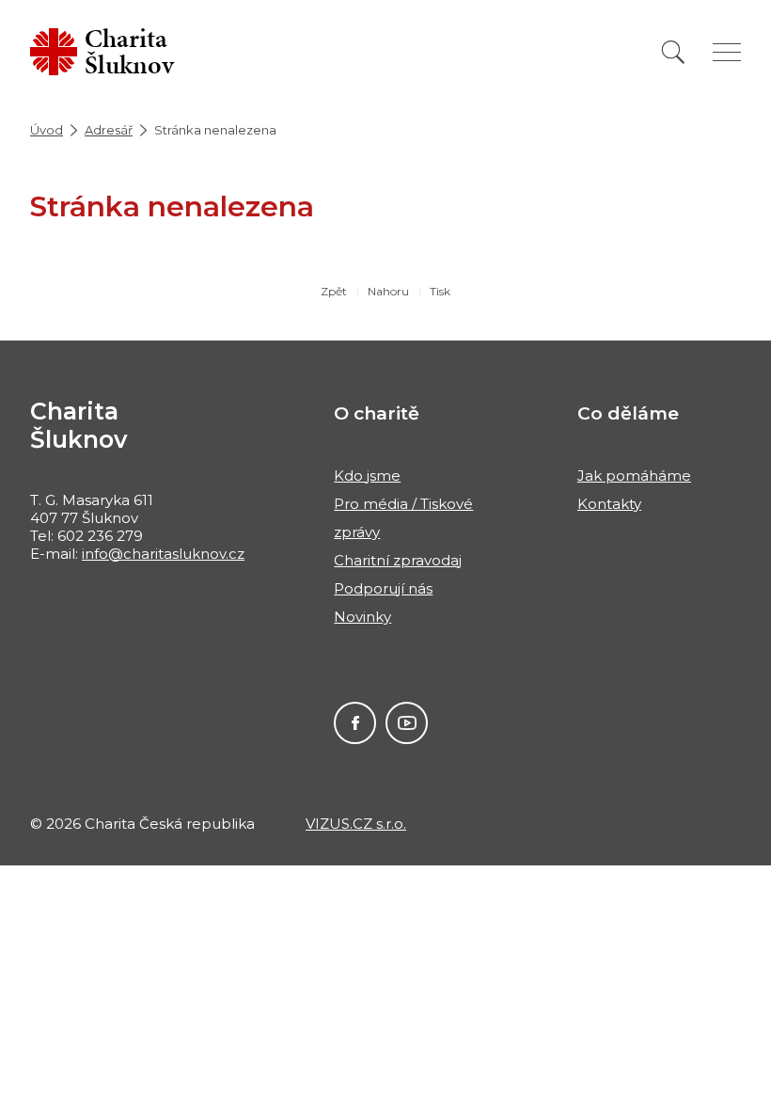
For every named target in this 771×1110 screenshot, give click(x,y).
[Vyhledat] (673, 52)
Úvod (46, 129)
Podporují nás (383, 588)
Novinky (362, 617)
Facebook (355, 723)
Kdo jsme (367, 475)
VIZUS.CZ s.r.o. (356, 823)
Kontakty (609, 504)
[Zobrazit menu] (727, 52)
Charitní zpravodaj (398, 560)
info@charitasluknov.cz (163, 554)
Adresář (109, 129)
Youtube (407, 723)
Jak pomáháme (634, 475)
